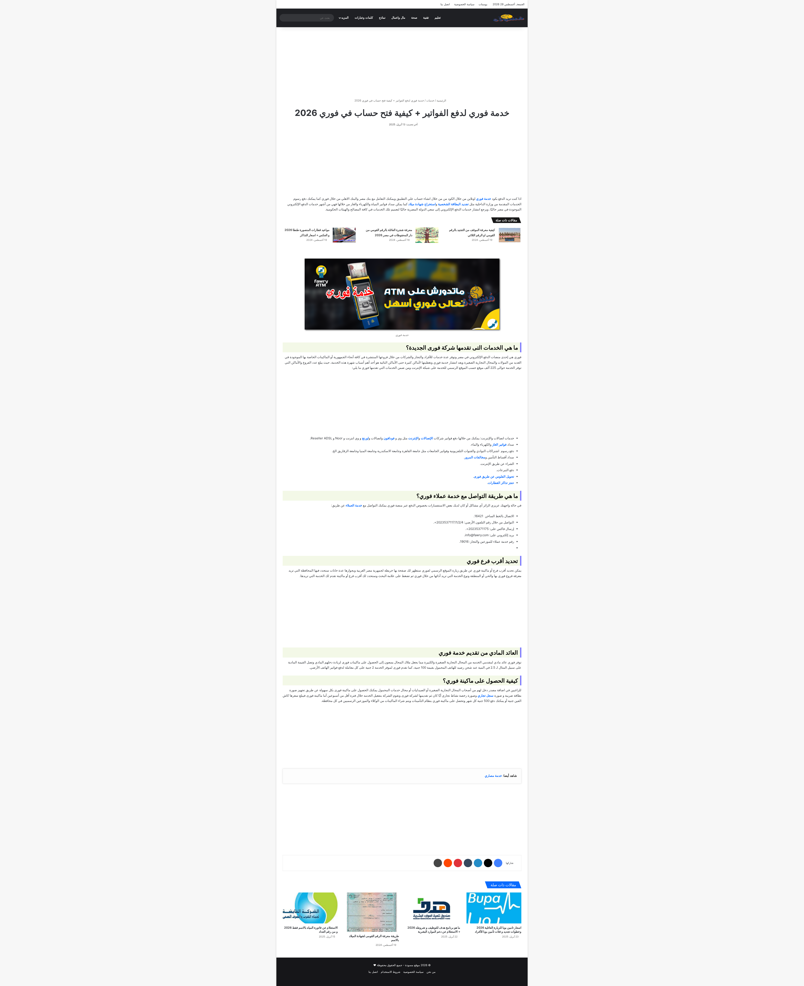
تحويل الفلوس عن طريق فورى (494, 476)
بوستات (483, 4)
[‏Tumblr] (468, 863)
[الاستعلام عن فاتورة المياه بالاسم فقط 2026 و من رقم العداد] (310, 907)
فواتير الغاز (499, 444)
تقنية (426, 17)
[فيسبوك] (498, 863)
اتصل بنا (445, 4)
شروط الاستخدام (390, 971)
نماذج (382, 17)
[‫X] (488, 863)
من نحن (431, 971)
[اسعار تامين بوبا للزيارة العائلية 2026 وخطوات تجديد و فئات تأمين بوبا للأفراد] (494, 907)
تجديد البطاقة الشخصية (453, 204)
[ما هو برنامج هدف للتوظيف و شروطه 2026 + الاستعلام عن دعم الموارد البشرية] (432, 907)
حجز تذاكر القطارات (501, 483)
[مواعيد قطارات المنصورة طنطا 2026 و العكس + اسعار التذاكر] (344, 235)
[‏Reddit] (448, 863)
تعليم (438, 17)
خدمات (430, 100)
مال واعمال (398, 17)
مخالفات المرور (475, 457)
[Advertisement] (402, 62)
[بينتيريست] (458, 863)
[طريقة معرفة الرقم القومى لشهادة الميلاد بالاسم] (371, 912)
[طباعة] (438, 863)
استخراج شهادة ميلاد (422, 204)
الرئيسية (442, 100)
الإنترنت (413, 438)
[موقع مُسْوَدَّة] (508, 18)
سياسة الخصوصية (464, 4)
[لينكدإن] (478, 863)
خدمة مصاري (493, 776)
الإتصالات (427, 438)
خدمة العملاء (354, 505)
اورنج (365, 438)
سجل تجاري (485, 696)
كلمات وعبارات (364, 17)
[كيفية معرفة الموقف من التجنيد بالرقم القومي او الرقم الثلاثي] (509, 235)
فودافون (389, 438)
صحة (414, 17)
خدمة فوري (483, 199)
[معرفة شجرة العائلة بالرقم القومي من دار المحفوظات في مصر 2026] (426, 235)
